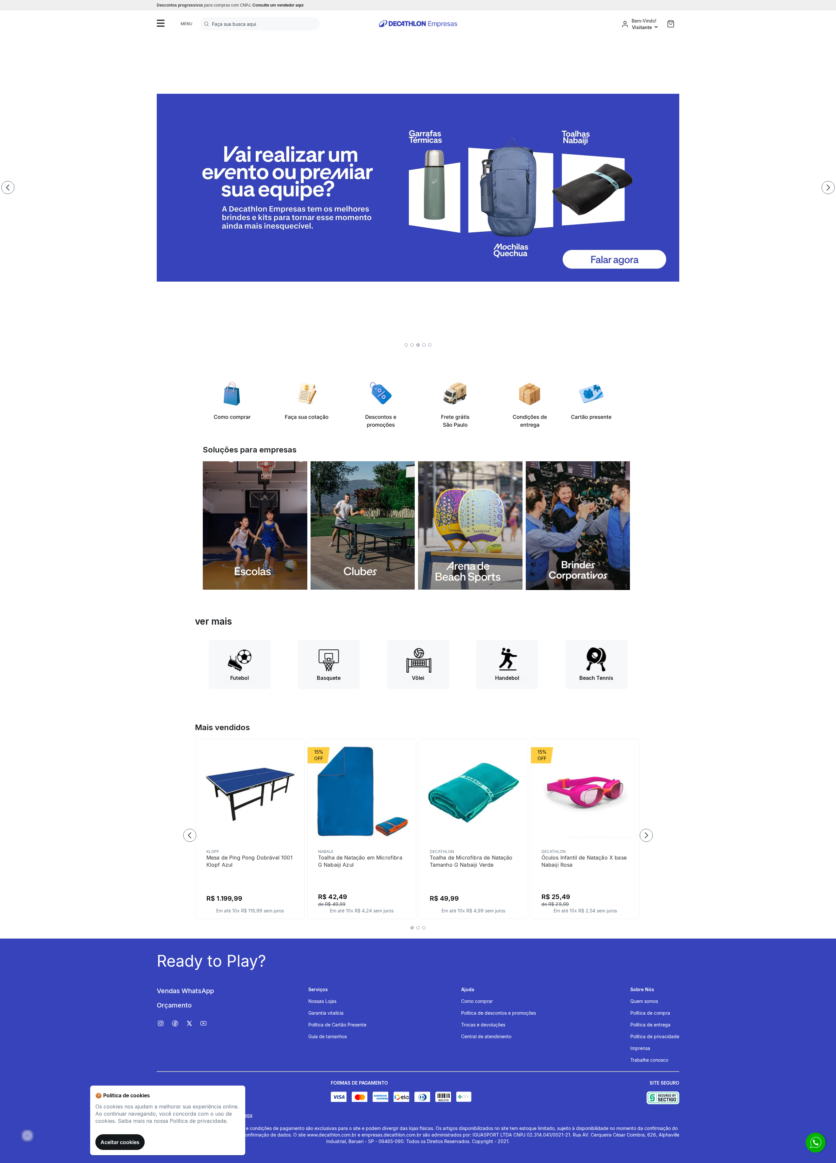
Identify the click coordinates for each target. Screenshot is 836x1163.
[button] (406, 345)
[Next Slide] (828, 187)
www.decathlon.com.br (331, 1135)
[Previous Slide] (7, 187)
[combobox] (260, 23)
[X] (192, 1023)
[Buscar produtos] (207, 24)
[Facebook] (178, 1023)
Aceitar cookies (120, 1142)
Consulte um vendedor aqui (277, 5)
